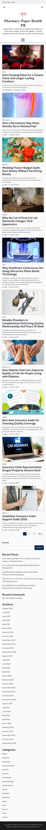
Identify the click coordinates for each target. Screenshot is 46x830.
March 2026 (7, 628)
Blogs (4, 754)
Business (4, 164)
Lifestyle (5, 793)
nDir (5, 135)
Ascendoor (17, 827)
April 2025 (6, 672)
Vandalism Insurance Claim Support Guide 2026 (19, 517)
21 (34, 533)
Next (40, 533)
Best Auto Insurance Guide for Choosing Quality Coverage (20, 422)
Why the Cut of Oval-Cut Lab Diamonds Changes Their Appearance (19, 221)
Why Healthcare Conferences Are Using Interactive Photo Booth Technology (22, 271)
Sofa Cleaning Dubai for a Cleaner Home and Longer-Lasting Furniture (23, 78)
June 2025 (6, 664)
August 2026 (7, 608)
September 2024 (9, 699)
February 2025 (8, 680)
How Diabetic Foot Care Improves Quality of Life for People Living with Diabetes (23, 373)
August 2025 (7, 656)
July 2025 (6, 660)
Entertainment (8, 765)
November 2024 (8, 691)
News (4, 801)
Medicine (6, 797)
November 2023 (8, 735)
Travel (4, 817)
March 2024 (7, 723)
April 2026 (6, 624)
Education (6, 762)
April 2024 (6, 719)
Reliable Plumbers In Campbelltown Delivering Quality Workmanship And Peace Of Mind (23, 323)
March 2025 (7, 676)
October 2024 (8, 695)
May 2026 (6, 620)
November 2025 (8, 644)
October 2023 (8, 739)
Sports (5, 809)
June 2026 (6, 616)
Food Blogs (6, 777)
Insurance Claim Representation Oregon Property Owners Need (22, 468)
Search (5, 542)
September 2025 (9, 652)
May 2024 (6, 715)
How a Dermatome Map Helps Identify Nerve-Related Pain (20, 124)
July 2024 (6, 707)
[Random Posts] (4, 7)
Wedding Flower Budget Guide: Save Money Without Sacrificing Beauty (22, 171)
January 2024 (7, 731)
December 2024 (8, 688)
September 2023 (9, 743)
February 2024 (8, 727)
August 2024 (7, 703)
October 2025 (8, 648)
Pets (4, 805)
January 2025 (7, 684)
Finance (4, 417)
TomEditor (8, 90)
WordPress (35, 827)
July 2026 (6, 612)
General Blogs (8, 781)
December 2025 (8, 640)
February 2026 (8, 632)
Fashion (4, 214)
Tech (3, 264)
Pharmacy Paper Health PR (26, 825)
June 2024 (6, 711)
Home (3, 71)
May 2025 (6, 668)
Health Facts (6, 119)
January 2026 (7, 636)
